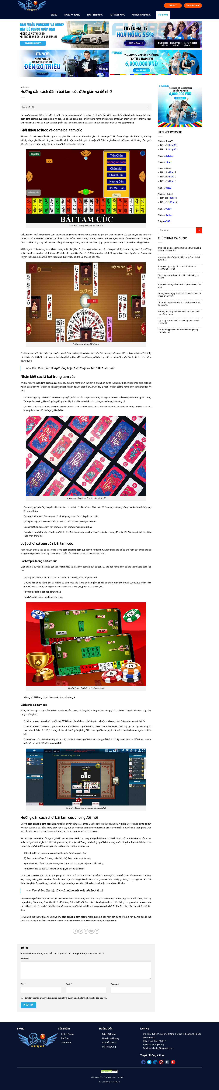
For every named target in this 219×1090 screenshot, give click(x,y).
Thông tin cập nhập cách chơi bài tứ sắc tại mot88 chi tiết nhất (177, 267)
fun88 (168, 188)
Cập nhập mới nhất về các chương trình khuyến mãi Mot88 (179, 322)
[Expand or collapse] (148, 107)
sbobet (169, 215)
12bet (168, 162)
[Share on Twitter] (80, 931)
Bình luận (25, 959)
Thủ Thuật (163, 15)
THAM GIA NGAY (193, 5)
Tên (23, 984)
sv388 (167, 221)
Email (69, 984)
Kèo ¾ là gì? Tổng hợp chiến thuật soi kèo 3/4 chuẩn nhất (79, 368)
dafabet (170, 156)
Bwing (54, 15)
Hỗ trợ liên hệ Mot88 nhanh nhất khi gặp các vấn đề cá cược (179, 304)
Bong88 (172, 145)
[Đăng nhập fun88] (156, 63)
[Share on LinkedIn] (96, 931)
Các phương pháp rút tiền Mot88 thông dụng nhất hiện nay (178, 331)
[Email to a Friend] (86, 931)
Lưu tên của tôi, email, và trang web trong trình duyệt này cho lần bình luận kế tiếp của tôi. (66, 998)
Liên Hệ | (120, 1077)
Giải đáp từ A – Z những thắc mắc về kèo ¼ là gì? (74, 890)
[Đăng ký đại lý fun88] (63, 34)
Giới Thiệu (95, 1077)
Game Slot (66, 1043)
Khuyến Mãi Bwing (141, 15)
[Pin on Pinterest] (91, 931)
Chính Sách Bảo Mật (107, 1077)
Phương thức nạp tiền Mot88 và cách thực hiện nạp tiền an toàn (179, 313)
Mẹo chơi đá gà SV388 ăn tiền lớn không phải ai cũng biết (179, 258)
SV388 (126, 1077)
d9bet (171, 172)
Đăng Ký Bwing (72, 15)
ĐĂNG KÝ (173, 5)
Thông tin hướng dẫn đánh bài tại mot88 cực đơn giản (180, 285)
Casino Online (67, 1034)
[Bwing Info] (33, 5)
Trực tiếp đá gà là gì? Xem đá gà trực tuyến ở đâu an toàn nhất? (179, 249)
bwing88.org (115, 1082)
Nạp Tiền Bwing (95, 15)
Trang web (115, 984)
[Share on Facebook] (75, 931)
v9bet (168, 209)
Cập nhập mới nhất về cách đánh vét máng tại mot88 (178, 276)
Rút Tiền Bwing (117, 15)
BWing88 (129, 123)
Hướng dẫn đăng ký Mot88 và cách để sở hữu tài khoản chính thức (179, 295)
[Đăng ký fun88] (180, 105)
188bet (171, 198)
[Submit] (199, 230)
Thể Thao (65, 1039)
